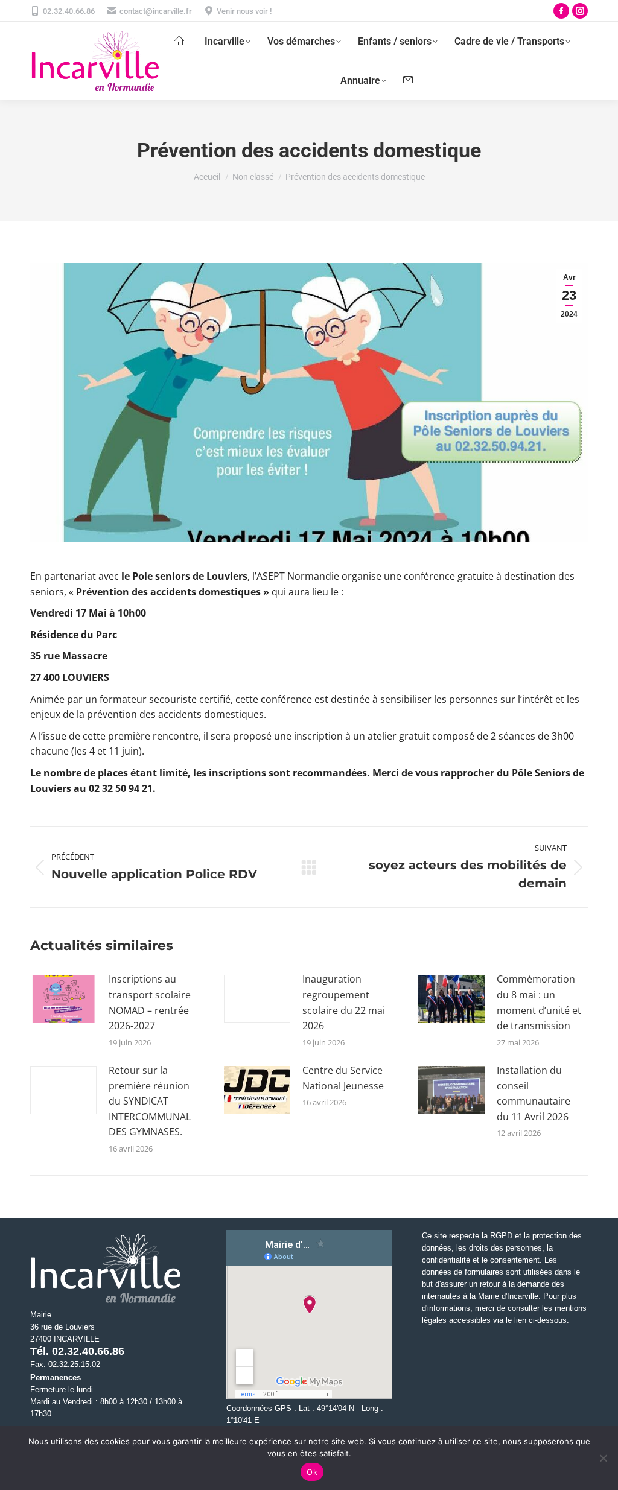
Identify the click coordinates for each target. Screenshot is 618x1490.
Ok (312, 1472)
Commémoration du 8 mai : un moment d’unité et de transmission (539, 1002)
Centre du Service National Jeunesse (343, 1078)
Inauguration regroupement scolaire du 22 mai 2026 (343, 1002)
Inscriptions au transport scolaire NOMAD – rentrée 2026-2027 (150, 1002)
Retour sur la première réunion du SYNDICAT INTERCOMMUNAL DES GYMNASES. (150, 1101)
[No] (603, 1458)
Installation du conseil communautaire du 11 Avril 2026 (533, 1093)
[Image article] (63, 999)
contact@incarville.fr (155, 11)
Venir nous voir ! (244, 11)
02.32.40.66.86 (69, 11)
